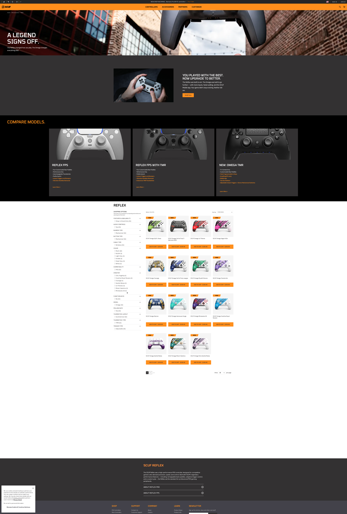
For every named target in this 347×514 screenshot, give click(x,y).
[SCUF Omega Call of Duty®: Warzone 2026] (178, 226)
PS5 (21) (118, 270)
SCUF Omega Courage (152, 278)
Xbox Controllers (116, 512)
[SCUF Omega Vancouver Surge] (178, 303)
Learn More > (56, 187)
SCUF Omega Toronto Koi (220, 278)
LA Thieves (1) (120, 286)
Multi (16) (119, 251)
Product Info (177, 512)
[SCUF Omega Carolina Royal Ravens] (223, 303)
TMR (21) (118, 323)
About (149, 510)
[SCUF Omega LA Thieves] (201, 226)
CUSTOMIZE (197, 7)
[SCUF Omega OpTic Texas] (156, 226)
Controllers (151, 7)
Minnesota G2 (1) (121, 291)
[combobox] (225, 212)
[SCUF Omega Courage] (156, 265)
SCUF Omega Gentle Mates (154, 356)
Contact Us (134, 510)
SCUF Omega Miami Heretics (176, 356)
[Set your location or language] (327, 2)
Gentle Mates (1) (121, 283)
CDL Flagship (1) (121, 275)
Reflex (22, 12)
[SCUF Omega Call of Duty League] (178, 265)
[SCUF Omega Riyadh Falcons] (201, 265)
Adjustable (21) (121, 329)
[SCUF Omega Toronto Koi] (223, 265)
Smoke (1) (119, 258)
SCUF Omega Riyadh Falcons (199, 278)
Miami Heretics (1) (122, 288)
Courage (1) (119, 281)
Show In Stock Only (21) (123, 221)
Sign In (334, 1)
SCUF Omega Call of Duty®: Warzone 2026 (176, 239)
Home (8, 12)
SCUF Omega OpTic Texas (153, 238)
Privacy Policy (18, 499)
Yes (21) (118, 227)
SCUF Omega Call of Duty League (178, 278)
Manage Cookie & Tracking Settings (18, 507)
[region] (18, 499)
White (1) (119, 264)
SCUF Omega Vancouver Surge (177, 316)
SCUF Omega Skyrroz (152, 316)
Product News (178, 510)
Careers (150, 512)
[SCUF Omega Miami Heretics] (178, 343)
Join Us (343, 1)
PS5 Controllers (15, 12)
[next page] (154, 372)
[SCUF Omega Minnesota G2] (201, 303)
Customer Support (136, 512)
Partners (182, 7)
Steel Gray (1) (120, 261)
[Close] (33, 488)
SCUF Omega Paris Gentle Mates (200, 356)
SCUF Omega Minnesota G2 (199, 316)
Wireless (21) (120, 245)
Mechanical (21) (121, 233)
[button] (6, 6)
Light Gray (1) (120, 256)
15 (220, 373)
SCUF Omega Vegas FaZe (220, 238)
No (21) (118, 299)
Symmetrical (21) (121, 317)
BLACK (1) (119, 253)
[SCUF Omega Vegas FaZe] (223, 226)
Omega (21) (119, 305)
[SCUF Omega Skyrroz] (156, 303)
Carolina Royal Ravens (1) (124, 278)
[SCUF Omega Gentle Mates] (156, 343)
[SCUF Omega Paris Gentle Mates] (201, 343)
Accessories (168, 7)
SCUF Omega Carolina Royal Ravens (221, 317)
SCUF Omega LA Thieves (198, 238)
